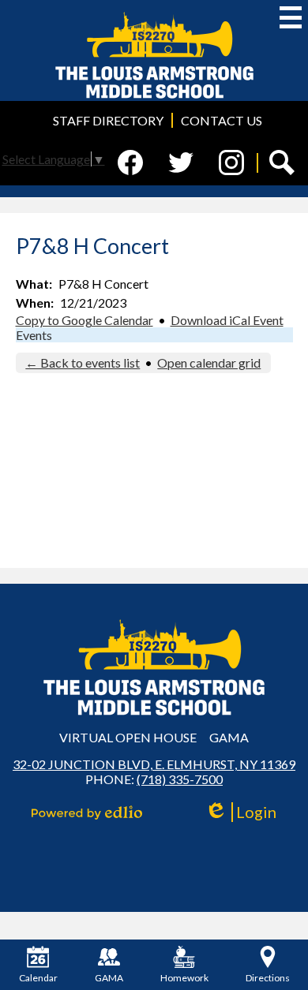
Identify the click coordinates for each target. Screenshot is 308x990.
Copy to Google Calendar (84, 319)
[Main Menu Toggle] (290, 17)
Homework (184, 978)
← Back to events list (82, 362)
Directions (268, 978)
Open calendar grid (209, 362)
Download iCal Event (227, 319)
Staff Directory (108, 120)
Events (34, 334)
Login (246, 812)
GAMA (229, 737)
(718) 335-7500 (180, 778)
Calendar (38, 978)
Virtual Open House (128, 737)
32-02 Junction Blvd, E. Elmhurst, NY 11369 (154, 764)
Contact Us (221, 120)
